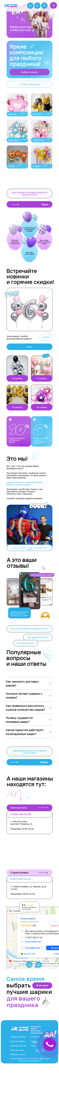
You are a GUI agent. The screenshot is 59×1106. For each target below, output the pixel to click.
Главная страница (18, 1037)
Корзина (34, 1041)
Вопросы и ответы (18, 1054)
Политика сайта (17, 1050)
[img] (17, 104)
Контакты (35, 1037)
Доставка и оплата (19, 1046)
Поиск (33, 1046)
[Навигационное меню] (53, 6)
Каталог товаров (18, 1041)
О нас (35, 1043)
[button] (30, 5)
